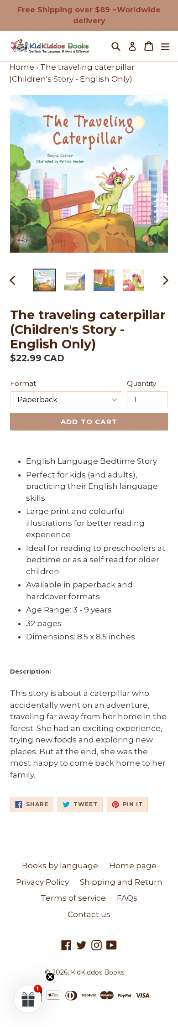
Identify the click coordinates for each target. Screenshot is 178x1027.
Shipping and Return (121, 882)
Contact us (89, 914)
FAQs (127, 898)
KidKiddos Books (97, 972)
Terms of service (73, 898)
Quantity (141, 383)
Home (21, 67)
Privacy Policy (42, 882)
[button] (28, 999)
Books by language (60, 865)
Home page (133, 865)
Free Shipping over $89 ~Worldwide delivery (89, 15)
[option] (44, 280)
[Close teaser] (50, 976)
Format (23, 383)
